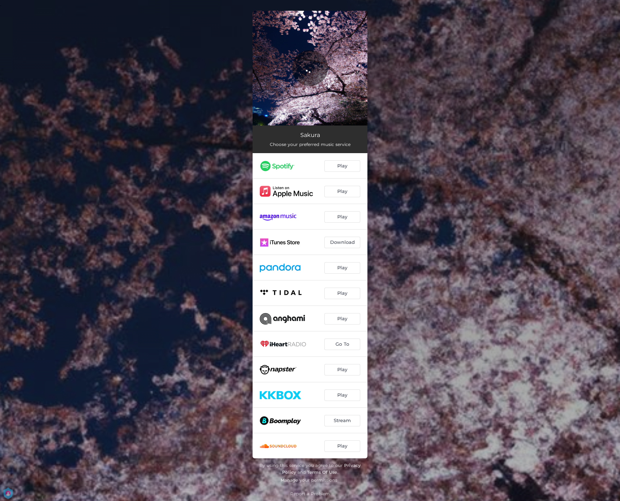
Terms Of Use (322, 472)
